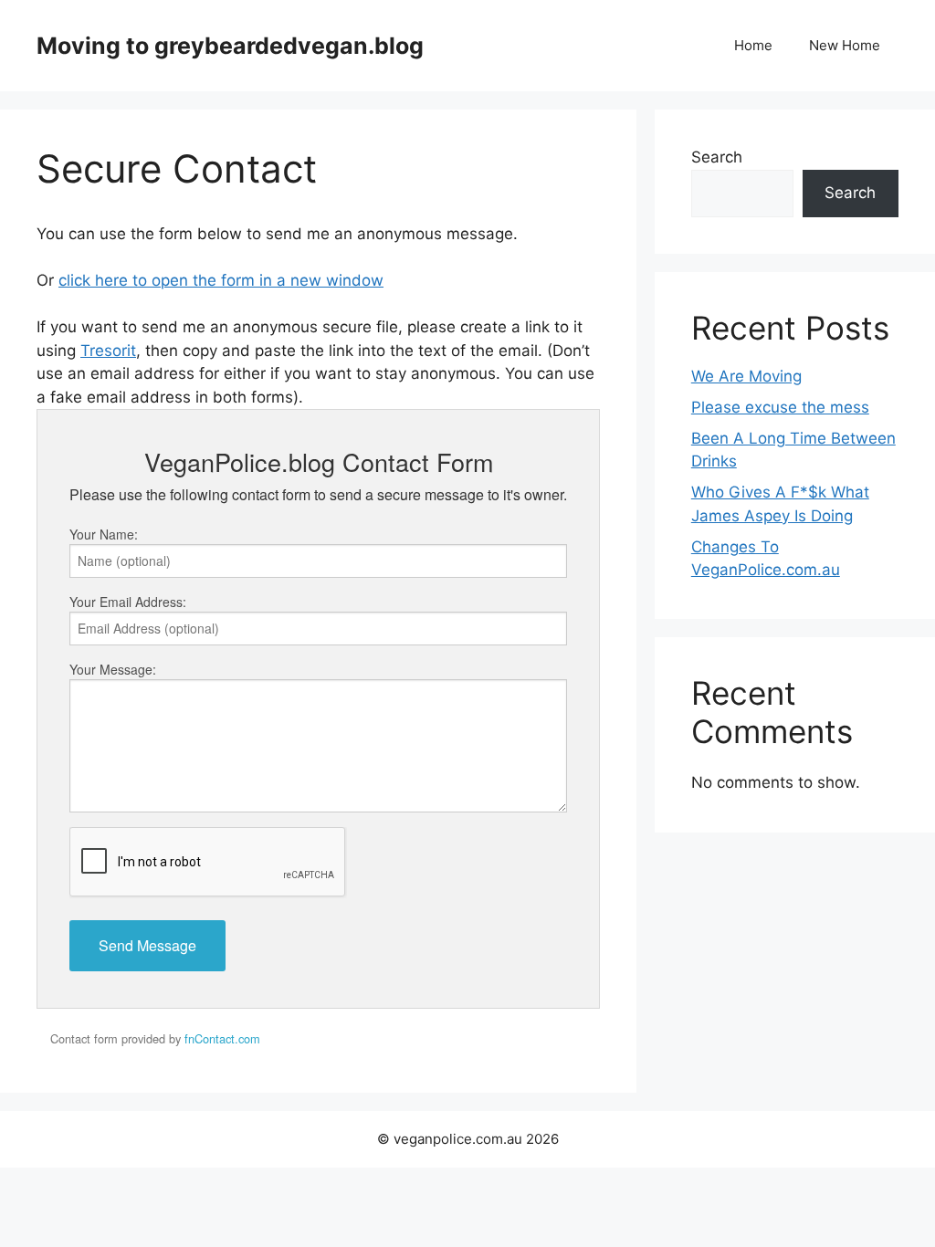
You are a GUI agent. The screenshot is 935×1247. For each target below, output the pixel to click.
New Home (844, 45)
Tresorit (108, 350)
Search (716, 157)
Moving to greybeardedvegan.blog (230, 45)
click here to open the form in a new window (220, 280)
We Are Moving (746, 376)
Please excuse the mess (780, 407)
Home (753, 45)
